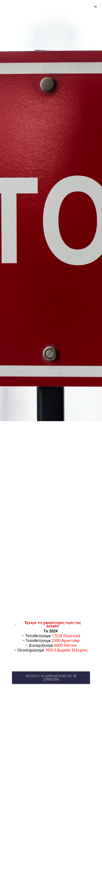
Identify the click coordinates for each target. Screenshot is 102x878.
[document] (51, 439)
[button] (51, 677)
